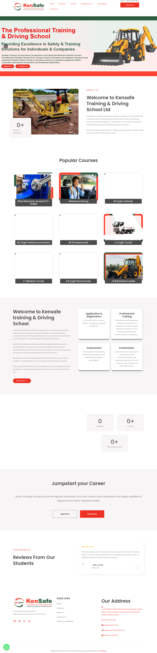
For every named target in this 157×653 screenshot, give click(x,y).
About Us (62, 4)
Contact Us (54, 9)
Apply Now (8, 66)
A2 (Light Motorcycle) (78, 281)
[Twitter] (19, 621)
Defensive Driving (78, 201)
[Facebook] (15, 621)
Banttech (103, 651)
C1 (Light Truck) (123, 242)
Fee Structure (86, 4)
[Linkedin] (29, 621)
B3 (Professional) (78, 242)
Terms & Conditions (65, 621)
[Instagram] (24, 621)
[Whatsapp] (6, 647)
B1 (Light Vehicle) (123, 201)
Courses (73, 4)
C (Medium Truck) (33, 281)
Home (52, 4)
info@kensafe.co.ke (110, 625)
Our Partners (102, 4)
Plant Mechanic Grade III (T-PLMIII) (34, 203)
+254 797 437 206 (109, 620)
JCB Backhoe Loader (123, 281)
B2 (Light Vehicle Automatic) (33, 242)
